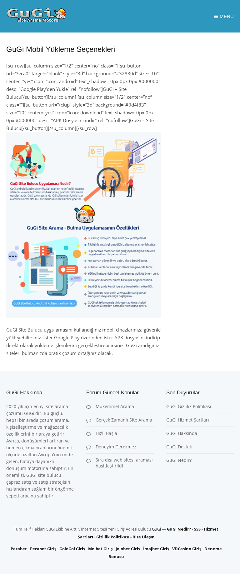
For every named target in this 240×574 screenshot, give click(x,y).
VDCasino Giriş (186, 549)
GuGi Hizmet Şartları (187, 420)
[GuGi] (36, 20)
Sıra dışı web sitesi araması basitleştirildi (124, 463)
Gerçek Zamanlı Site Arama (124, 420)
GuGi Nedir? (179, 460)
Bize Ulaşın (143, 537)
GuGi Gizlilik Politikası (188, 406)
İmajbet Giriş (156, 549)
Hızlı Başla (106, 433)
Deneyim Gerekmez (116, 447)
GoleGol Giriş (72, 549)
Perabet (19, 549)
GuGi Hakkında (181, 433)
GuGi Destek (179, 447)
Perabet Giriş (43, 549)
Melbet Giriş (100, 549)
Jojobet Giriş (128, 549)
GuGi (156, 529)
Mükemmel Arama (115, 406)
